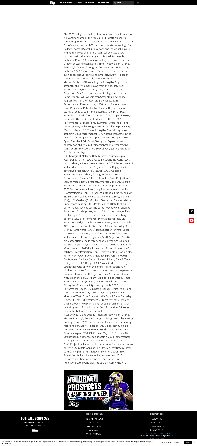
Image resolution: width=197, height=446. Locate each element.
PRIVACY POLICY (157, 430)
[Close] (194, 442)
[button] (66, 3)
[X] (191, 211)
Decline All (177, 442)
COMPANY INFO (157, 414)
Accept (188, 442)
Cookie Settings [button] (166, 442)
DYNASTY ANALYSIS (94, 434)
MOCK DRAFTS (94, 430)
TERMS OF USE (157, 426)
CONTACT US (157, 422)
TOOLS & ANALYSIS (94, 414)
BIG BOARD (94, 422)
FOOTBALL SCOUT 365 (35, 418)
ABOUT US (157, 419)
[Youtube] (191, 220)
